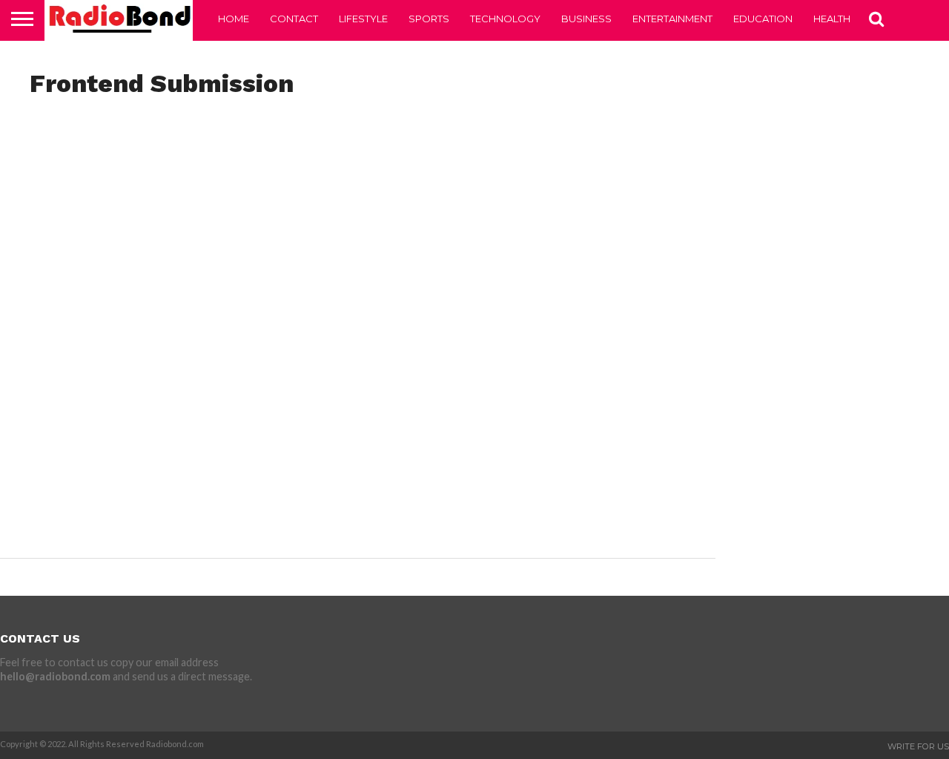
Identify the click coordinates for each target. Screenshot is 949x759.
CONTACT (294, 18)
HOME (233, 18)
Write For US (918, 746)
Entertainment (672, 18)
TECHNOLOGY (505, 18)
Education (763, 18)
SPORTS (429, 18)
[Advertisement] (357, 224)
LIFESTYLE (363, 18)
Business (586, 18)
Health (831, 18)
